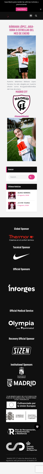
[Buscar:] (21, 177)
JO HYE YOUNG (24, 203)
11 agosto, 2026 (23, 205)
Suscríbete (21, 9)
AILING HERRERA (24, 193)
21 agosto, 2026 (23, 195)
